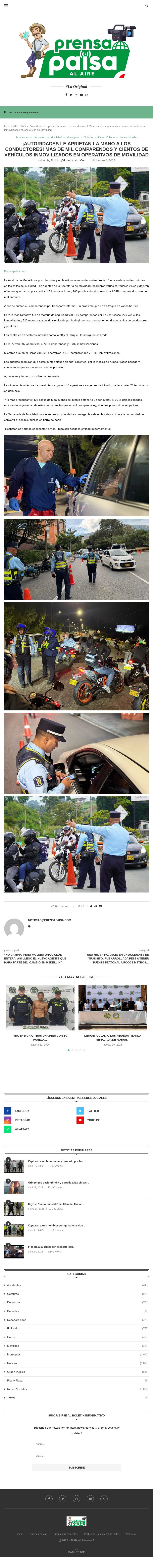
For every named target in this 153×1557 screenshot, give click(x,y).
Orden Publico (106, 137)
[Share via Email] (100, 906)
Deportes (77, 1311)
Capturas (77, 1293)
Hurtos (77, 1337)
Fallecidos (77, 1328)
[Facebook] (66, 94)
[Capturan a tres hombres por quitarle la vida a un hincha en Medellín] (14, 1230)
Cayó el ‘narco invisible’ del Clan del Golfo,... (56, 1204)
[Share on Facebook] (87, 906)
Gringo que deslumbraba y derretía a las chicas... (58, 1182)
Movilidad (56, 137)
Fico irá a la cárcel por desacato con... (51, 1246)
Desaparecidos (77, 1319)
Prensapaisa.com (15, 271)
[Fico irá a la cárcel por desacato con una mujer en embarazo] (14, 1251)
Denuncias (39, 137)
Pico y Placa (77, 1380)
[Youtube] (81, 94)
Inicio (7, 126)
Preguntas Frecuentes (65, 1534)
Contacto (131, 1534)
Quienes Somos (38, 1534)
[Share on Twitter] (91, 906)
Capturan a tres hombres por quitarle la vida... (56, 1225)
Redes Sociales (129, 137)
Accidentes (22, 137)
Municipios (73, 137)
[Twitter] (71, 94)
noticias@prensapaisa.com (68, 160)
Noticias (88, 137)
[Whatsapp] (86, 94)
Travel (77, 1397)
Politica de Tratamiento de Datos (101, 1534)
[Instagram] (76, 94)
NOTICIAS (19, 126)
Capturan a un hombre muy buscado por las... (56, 1161)
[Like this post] (82, 906)
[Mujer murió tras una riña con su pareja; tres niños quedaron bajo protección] (40, 1008)
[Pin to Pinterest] (95, 906)
